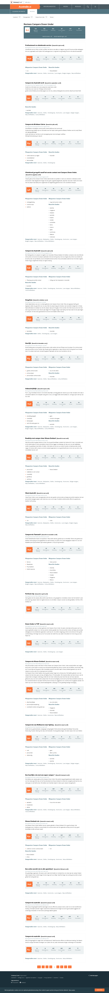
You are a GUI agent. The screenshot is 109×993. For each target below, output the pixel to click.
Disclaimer (56, 977)
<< (39, 967)
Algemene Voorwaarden (31, 977)
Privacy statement (48, 977)
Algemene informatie (18, 11)
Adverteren (13, 977)
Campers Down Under (40, 17)
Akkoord (99, 990)
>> (69, 967)
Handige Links (21, 977)
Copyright (40, 977)
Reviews (32, 11)
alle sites (27, 2)
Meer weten (72, 990)
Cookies (61, 977)
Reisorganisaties (26, 17)
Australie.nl (15, 17)
